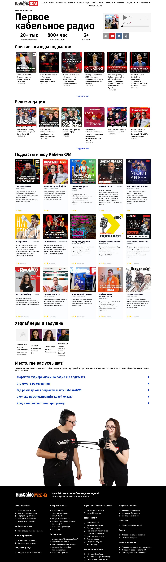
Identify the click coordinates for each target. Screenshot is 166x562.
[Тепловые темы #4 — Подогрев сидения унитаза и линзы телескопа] (26, 62)
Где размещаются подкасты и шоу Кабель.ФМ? (49, 390)
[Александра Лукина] (49, 335)
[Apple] (106, 36)
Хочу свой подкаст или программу (41, 403)
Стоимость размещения (33, 383)
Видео (87, 3)
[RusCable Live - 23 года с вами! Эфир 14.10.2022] (117, 117)
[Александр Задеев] (63, 335)
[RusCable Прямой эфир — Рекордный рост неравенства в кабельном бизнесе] (49, 62)
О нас (43, 3)
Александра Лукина (49, 348)
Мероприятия (61, 3)
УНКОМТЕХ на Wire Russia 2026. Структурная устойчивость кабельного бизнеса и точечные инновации (139, 80)
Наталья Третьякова (35, 347)
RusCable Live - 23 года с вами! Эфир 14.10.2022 (117, 131)
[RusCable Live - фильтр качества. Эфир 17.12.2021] (71, 117)
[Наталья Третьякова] (36, 335)
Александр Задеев (62, 344)
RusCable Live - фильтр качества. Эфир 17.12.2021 (71, 132)
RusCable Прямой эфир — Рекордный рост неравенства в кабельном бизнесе (48, 78)
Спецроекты (130, 3)
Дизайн (94, 3)
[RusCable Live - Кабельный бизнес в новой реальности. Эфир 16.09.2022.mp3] (49, 117)
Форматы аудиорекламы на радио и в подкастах (51, 377)
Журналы (71, 3)
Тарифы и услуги (95, 5)
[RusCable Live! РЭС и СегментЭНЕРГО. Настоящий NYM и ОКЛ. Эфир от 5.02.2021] (140, 117)
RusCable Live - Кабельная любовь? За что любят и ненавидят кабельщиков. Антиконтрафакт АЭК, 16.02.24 (94, 135)
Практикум (144, 3)
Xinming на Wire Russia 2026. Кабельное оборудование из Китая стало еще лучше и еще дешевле (94, 79)
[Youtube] (112, 36)
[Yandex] (126, 36)
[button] (83, 377)
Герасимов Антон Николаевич (21, 347)
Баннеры (109, 3)
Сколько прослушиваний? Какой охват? (45, 396)
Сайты (51, 3)
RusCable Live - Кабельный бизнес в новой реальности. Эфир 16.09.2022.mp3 (47, 133)
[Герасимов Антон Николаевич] (22, 335)
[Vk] (119, 36)
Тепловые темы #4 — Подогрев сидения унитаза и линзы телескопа (25, 78)
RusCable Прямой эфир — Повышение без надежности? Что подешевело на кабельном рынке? (71, 79)
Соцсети (80, 3)
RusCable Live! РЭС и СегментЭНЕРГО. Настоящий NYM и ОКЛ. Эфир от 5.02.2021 (139, 133)
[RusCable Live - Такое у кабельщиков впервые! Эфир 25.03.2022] (26, 117)
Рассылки (120, 3)
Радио (101, 3)
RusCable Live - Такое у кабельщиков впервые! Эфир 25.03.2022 (26, 132)
